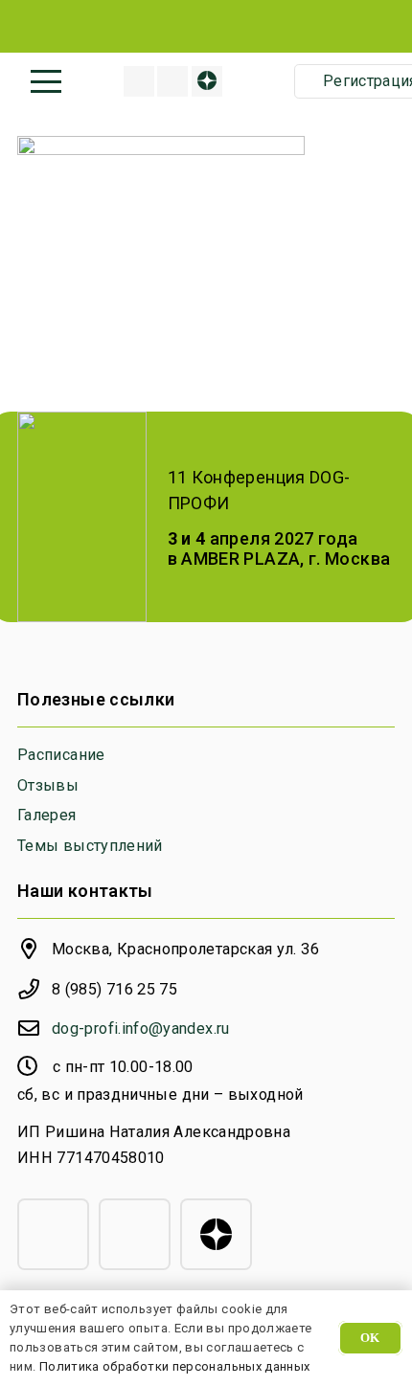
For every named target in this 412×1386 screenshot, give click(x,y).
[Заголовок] (139, 81)
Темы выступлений (90, 846)
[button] (46, 81)
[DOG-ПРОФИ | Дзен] (207, 81)
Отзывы (48, 785)
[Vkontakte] (172, 81)
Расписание (61, 755)
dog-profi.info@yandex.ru (141, 1028)
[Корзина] (265, 81)
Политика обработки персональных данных (174, 1366)
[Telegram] (53, 1234)
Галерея (47, 815)
